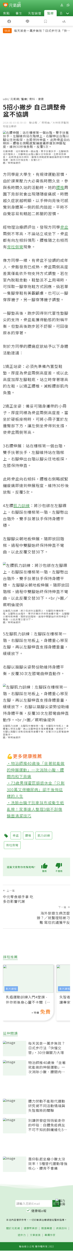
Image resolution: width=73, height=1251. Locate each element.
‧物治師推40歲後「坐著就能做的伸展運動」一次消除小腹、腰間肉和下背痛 (36, 769)
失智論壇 (34, 13)
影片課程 (11, 989)
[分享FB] (9, 21)
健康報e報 (39, 1211)
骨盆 (64, 227)
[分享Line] (27, 21)
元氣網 (14, 99)
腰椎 (60, 187)
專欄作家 (50, 1235)
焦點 (6, 13)
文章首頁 (35, 1235)
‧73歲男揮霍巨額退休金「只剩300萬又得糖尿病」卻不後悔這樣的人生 (36, 789)
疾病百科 (61, 1228)
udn (5, 99)
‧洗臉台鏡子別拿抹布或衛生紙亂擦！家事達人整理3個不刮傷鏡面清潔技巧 (35, 809)
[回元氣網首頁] (15, 5)
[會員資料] (61, 5)
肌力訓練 (21, 505)
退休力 (22, 1235)
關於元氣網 (13, 1228)
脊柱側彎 (15, 247)
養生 (19, 13)
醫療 (50, 13)
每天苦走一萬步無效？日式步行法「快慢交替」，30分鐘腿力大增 (42, 31)
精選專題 (46, 1228)
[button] (67, 13)
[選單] (68, 5)
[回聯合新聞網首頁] (5, 5)
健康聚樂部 (30, 1228)
